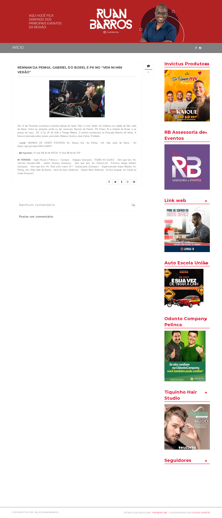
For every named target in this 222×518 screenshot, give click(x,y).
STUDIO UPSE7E (201, 512)
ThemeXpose (159, 512)
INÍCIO (18, 47)
